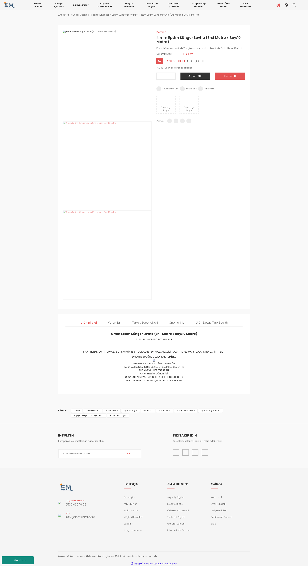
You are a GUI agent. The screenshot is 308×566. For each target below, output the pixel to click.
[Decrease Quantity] (160, 76)
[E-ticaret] (153, 563)
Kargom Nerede (133, 530)
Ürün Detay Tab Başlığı (212, 323)
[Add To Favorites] (167, 88)
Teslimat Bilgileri (176, 517)
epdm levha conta (186, 410)
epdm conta (112, 410)
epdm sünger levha (210, 410)
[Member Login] (300, 5)
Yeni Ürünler (130, 504)
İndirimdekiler (131, 510)
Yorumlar (114, 323)
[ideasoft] (137, 563)
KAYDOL (132, 453)
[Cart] (305, 5)
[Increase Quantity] (172, 76)
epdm (77, 410)
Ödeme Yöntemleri (178, 510)
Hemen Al (230, 76)
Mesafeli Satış (175, 504)
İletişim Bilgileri (219, 510)
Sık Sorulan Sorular (221, 517)
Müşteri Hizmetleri (133, 517)
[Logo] (9, 5)
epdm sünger (130, 410)
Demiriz (161, 32)
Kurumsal (216, 497)
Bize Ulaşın (20, 560)
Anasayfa (129, 497)
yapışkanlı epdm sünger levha (88, 415)
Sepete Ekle (195, 76)
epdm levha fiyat (118, 415)
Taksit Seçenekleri (145, 323)
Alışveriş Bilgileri (175, 497)
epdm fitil (148, 410)
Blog (213, 523)
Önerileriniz (176, 323)
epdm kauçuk (92, 410)
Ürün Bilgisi (89, 323)
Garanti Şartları (175, 523)
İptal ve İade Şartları (178, 530)
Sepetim (128, 523)
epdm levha (165, 410)
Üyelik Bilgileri (218, 504)
